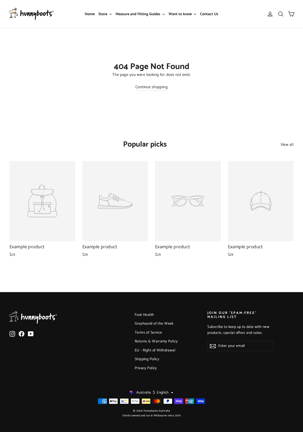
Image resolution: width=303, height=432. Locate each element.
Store (103, 14)
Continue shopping (151, 87)
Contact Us (209, 14)
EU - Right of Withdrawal (155, 350)
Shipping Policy (147, 359)
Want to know (181, 14)
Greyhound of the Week (154, 324)
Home (90, 14)
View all (287, 144)
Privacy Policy (146, 368)
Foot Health (144, 315)
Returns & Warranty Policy (156, 341)
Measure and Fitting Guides (138, 14)
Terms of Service (148, 333)
